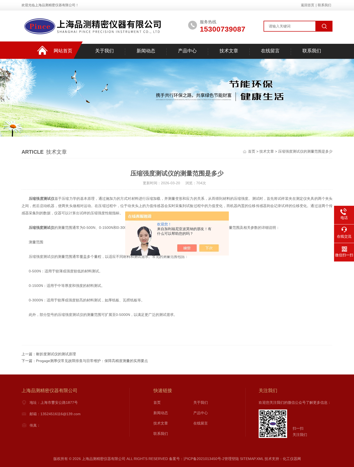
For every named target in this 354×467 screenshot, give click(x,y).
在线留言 (270, 50)
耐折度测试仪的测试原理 (56, 354)
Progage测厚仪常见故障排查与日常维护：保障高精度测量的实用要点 (92, 361)
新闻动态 (146, 50)
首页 (251, 151)
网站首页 (63, 50)
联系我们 (324, 5)
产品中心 (187, 50)
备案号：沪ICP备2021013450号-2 (196, 459)
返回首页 (307, 5)
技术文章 (229, 50)
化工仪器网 (292, 459)
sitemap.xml (252, 459)
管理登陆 (231, 459)
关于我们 (104, 50)
